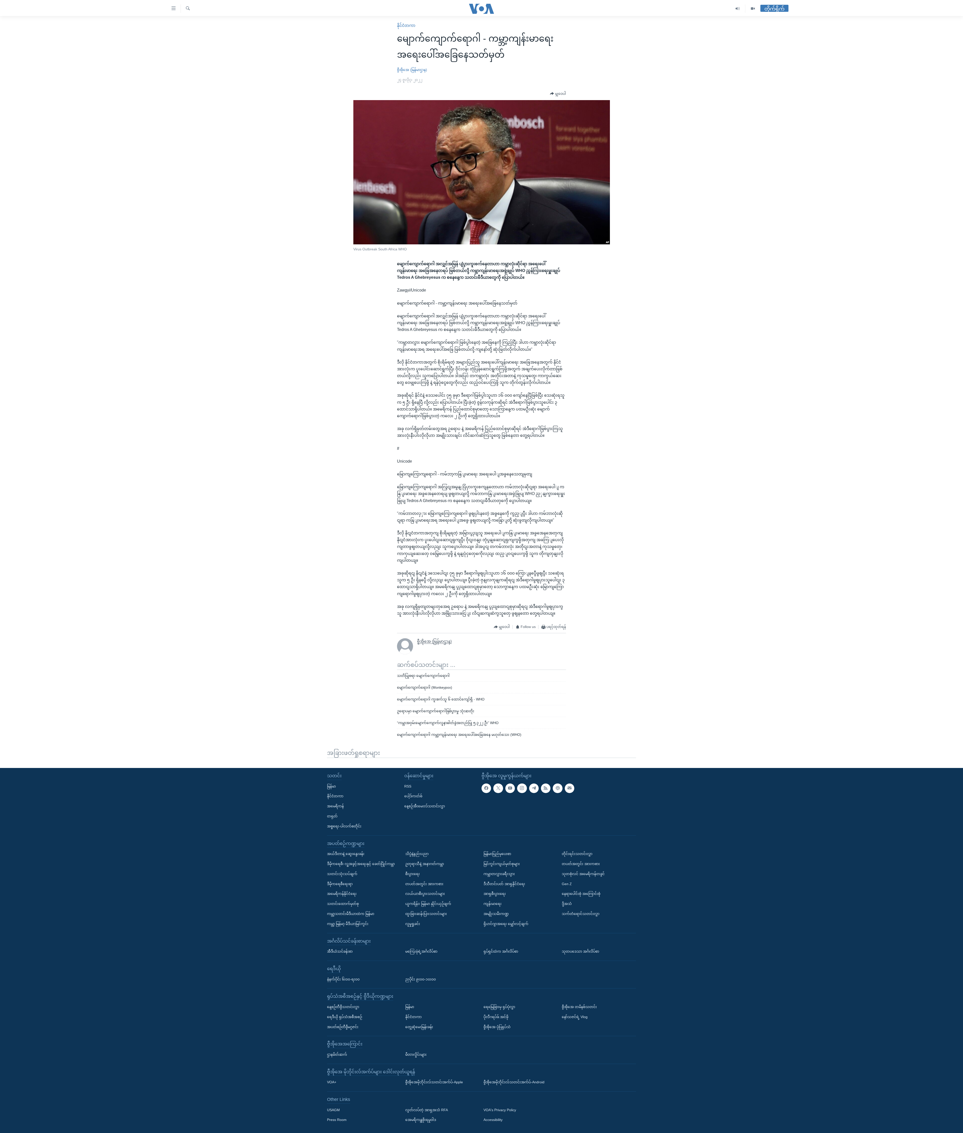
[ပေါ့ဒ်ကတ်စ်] (557, 788)
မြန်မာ (331, 786)
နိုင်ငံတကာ (406, 25)
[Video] (752, 9)
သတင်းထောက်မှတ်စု (343, 904)
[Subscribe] (569, 788)
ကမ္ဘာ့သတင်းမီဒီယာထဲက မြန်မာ (350, 914)
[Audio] (737, 9)
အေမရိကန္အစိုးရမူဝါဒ (420, 1120)
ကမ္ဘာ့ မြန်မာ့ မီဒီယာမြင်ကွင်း (347, 924)
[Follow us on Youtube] (510, 788)
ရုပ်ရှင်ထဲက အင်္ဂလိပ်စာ (501, 951)
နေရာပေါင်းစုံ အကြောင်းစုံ (581, 894)
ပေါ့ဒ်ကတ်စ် (413, 796)
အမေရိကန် (335, 806)
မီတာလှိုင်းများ (416, 1054)
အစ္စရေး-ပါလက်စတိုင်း (344, 826)
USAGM (333, 1110)
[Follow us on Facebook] (486, 788)
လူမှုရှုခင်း (412, 924)
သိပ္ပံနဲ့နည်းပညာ (417, 854)
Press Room (337, 1120)
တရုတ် (332, 816)
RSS (407, 786)
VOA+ (331, 1082)
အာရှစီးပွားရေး (495, 894)
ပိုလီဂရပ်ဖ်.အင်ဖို (496, 1017)
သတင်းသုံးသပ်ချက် (342, 874)
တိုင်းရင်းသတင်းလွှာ (577, 854)
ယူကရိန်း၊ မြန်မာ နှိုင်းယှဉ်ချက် (428, 904)
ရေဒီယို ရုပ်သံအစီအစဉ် (344, 1017)
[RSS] (545, 788)
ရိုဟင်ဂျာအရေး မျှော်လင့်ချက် (506, 924)
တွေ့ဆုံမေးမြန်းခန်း (419, 1027)
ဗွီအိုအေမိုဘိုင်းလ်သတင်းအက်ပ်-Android (514, 1082)
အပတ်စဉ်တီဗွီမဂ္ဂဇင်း (342, 1027)
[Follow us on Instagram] (522, 788)
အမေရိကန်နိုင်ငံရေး (342, 894)
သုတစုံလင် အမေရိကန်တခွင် (583, 874)
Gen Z (567, 884)
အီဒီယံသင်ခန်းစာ (340, 951)
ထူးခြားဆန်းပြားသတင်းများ (426, 914)
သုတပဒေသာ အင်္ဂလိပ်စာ (580, 951)
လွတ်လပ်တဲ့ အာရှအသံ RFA (426, 1110)
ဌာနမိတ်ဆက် (337, 1054)
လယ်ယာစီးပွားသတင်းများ (425, 894)
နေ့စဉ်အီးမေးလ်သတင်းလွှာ (424, 806)
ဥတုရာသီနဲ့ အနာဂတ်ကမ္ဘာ (424, 864)
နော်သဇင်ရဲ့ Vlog (575, 1017)
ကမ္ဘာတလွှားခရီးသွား (499, 874)
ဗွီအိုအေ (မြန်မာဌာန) (412, 70)
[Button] (558, 93)
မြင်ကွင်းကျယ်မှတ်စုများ (502, 864)
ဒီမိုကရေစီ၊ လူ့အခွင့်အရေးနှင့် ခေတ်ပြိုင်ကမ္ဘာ (361, 864)
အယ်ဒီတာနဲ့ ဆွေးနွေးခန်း (345, 854)
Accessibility (493, 1120)
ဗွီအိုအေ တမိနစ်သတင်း (579, 1007)
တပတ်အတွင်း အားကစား (424, 884)
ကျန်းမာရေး (493, 904)
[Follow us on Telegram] (534, 788)
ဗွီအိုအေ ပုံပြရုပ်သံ (497, 1027)
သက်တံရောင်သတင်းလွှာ (580, 914)
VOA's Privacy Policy (500, 1110)
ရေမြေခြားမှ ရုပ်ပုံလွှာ (499, 1007)
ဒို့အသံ (567, 904)
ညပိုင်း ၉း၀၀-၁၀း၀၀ (420, 979)
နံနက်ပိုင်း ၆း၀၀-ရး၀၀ (343, 979)
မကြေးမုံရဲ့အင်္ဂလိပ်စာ (421, 951)
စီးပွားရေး (412, 874)
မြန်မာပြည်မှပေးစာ (497, 854)
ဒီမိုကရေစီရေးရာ (340, 884)
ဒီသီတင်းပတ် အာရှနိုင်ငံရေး (504, 884)
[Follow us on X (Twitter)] (498, 788)
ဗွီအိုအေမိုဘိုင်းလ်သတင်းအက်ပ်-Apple (434, 1082)
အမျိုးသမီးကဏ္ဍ (496, 914)
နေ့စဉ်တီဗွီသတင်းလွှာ (343, 1007)
